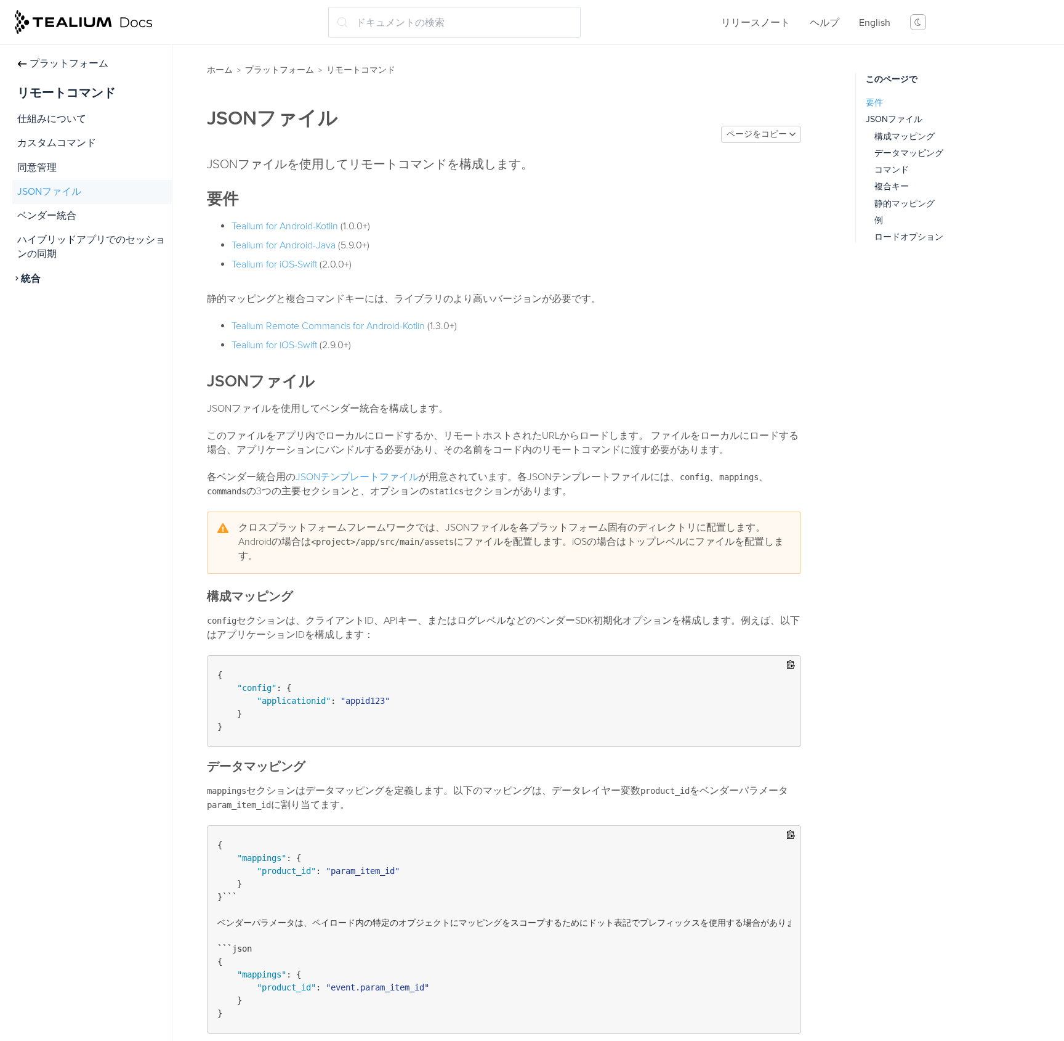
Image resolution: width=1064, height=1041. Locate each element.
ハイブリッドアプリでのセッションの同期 (91, 247)
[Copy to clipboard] (791, 665)
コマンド (891, 170)
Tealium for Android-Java (284, 245)
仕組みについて (51, 119)
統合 (31, 278)
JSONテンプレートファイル (357, 477)
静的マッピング (904, 203)
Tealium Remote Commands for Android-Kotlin (328, 326)
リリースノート (755, 23)
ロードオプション (908, 237)
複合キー (891, 186)
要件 (874, 102)
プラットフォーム (69, 63)
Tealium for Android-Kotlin (285, 226)
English (874, 23)
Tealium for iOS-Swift (274, 264)
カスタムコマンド (56, 143)
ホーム (220, 70)
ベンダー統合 (46, 216)
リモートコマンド (360, 70)
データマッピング (908, 153)
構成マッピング (904, 136)
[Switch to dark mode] (918, 22)
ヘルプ (824, 23)
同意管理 (37, 167)
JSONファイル (49, 192)
